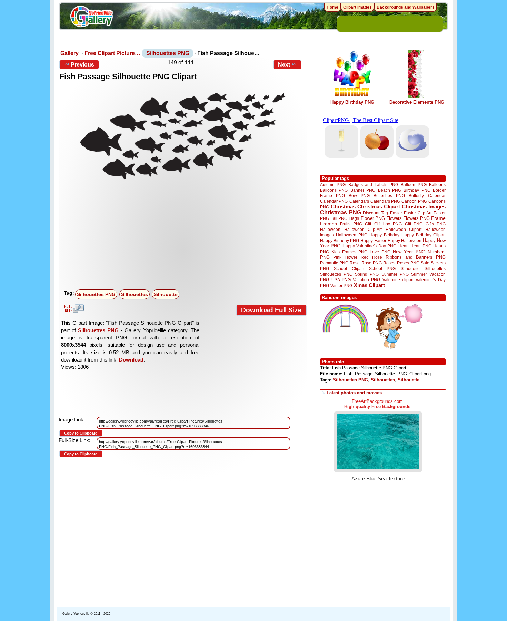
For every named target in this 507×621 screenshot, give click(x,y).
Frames (328, 223)
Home (332, 7)
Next (284, 65)
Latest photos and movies (354, 392)
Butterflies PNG (389, 195)
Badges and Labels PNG (373, 184)
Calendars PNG (385, 201)
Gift (368, 224)
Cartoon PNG (414, 201)
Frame (438, 218)
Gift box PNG (388, 224)
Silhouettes (134, 294)
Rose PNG (371, 263)
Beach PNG (389, 190)
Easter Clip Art (417, 213)
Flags (354, 218)
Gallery (69, 53)
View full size (73, 308)
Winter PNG (341, 285)
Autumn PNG (333, 184)
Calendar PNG (334, 201)
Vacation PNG (366, 279)
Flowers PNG (416, 218)
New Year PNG (409, 251)
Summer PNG (395, 274)
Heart (403, 246)
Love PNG (380, 252)
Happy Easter (373, 240)
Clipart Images (357, 7)
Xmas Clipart (369, 285)
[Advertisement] (184, 235)
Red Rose (371, 257)
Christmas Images (424, 207)
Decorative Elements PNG (416, 102)
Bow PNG (359, 195)
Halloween (330, 229)
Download (131, 360)
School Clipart (349, 268)
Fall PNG (338, 218)
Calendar (437, 195)
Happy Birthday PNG (352, 102)
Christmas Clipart (378, 207)
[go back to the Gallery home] (91, 17)
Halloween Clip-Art (363, 229)
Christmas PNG (340, 212)
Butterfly (416, 195)
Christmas (343, 207)
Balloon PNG (413, 184)
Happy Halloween (404, 240)
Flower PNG (373, 218)
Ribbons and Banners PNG (416, 257)
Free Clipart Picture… (112, 53)
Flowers (394, 218)
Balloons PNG (334, 190)
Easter (396, 213)
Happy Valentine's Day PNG (369, 246)
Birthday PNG (417, 190)
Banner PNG (362, 190)
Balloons (437, 184)
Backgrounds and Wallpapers (406, 7)
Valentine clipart (398, 279)
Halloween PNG (351, 235)
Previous (82, 65)
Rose (355, 263)
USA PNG (341, 279)
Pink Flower (345, 257)
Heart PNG (420, 246)
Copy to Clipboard (81, 433)
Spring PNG (367, 274)
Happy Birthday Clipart (423, 235)
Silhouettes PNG (167, 53)
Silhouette (165, 294)
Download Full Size (271, 310)
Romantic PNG (334, 263)
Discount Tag (375, 213)
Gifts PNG (436, 224)
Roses (389, 263)
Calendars (359, 201)
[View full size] (183, 135)
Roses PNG (408, 263)
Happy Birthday (384, 235)
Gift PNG (414, 224)
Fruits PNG (351, 224)
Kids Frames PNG (349, 252)
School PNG (382, 268)
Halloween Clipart (404, 229)
